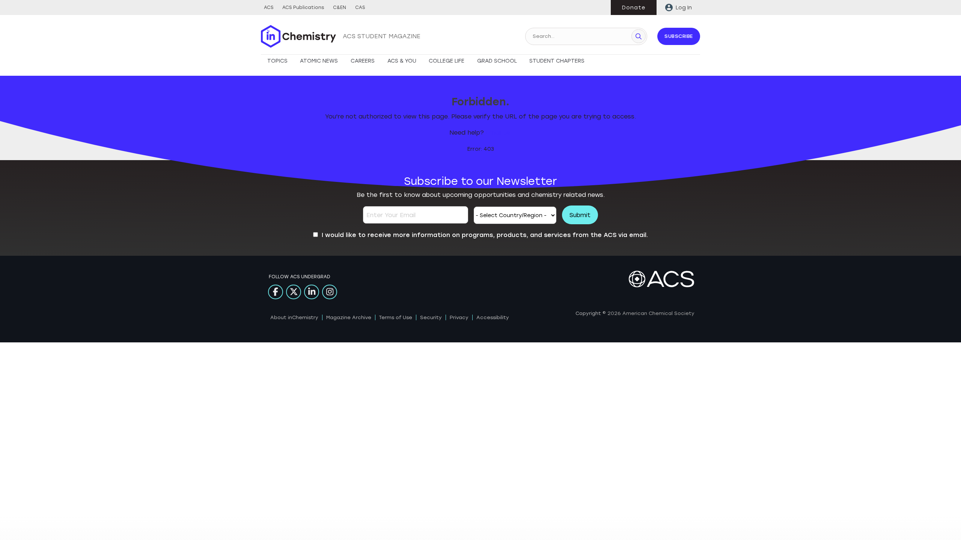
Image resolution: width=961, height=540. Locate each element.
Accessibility (492, 317)
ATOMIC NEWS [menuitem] (319, 61)
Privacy (459, 317)
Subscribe (678, 36)
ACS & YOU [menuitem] (401, 61)
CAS (360, 7)
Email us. (499, 132)
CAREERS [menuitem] (363, 61)
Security (431, 317)
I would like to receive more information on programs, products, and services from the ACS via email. (485, 234)
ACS (268, 7)
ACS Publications (303, 7)
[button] (638, 36)
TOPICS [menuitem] (277, 61)
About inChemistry (294, 317)
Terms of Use (395, 317)
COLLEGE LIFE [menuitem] (446, 61)
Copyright (588, 313)
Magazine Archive (348, 317)
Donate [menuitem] (633, 7)
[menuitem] (678, 7)
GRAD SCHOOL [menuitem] (497, 61)
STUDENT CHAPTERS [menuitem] (556, 61)
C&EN (339, 7)
